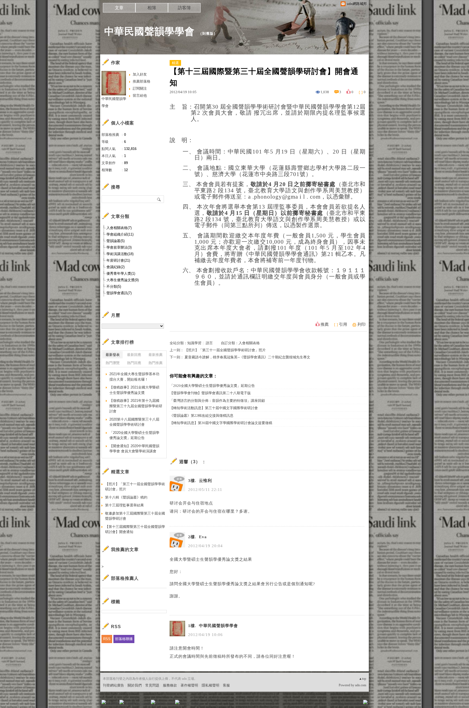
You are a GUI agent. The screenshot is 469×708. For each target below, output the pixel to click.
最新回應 (134, 355)
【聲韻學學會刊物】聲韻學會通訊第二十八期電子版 (210, 393)
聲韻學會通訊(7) (119, 293)
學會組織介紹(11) (120, 234)
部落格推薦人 (125, 578)
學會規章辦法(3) (119, 247)
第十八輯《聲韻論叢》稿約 (126, 497)
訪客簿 (184, 7)
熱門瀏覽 (113, 363)
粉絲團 (112, 704)
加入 (340, 704)
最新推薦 (155, 355)
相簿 (151, 7)
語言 (209, 343)
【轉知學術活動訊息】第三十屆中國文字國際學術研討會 (214, 408)
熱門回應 (134, 363)
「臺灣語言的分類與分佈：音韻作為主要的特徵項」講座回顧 (217, 401)
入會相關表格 (249, 343)
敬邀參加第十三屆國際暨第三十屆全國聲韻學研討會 (135, 516)
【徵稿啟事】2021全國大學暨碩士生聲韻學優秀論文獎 (134, 390)
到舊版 (208, 34)
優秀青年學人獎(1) (120, 273)
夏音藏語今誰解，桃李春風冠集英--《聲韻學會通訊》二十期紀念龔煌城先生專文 (247, 357)
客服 (226, 685)
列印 (361, 324)
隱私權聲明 (210, 685)
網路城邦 (354, 704)
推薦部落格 (141, 81)
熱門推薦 (155, 363)
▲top (362, 679)
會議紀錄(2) (115, 267)
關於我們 (135, 685)
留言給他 (140, 95)
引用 (343, 324)
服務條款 (170, 685)
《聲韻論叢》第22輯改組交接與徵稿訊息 (201, 415)
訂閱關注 (140, 88)
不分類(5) (113, 286)
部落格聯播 (124, 639)
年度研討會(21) (118, 260)
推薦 (325, 324)
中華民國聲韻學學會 (149, 31)
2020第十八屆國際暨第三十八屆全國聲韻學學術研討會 (134, 422)
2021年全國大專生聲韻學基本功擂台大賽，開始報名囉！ (134, 376)
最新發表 (113, 355)
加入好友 (140, 74)
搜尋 (159, 199)
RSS (106, 639)
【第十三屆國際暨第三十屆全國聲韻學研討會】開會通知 (135, 529)
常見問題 (152, 685)
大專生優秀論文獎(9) (122, 280)
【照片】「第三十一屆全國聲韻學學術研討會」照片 (225, 350)
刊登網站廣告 (113, 685)
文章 (119, 7)
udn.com (360, 685)
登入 (331, 704)
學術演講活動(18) (120, 254)
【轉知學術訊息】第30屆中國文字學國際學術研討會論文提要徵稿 (221, 423)
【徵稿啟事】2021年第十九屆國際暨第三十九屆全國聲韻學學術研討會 (135, 406)
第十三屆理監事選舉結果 (124, 505)
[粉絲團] (104, 702)
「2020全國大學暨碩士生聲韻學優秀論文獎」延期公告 (212, 386)
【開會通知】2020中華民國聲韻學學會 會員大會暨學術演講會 (134, 448)
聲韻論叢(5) (115, 241)
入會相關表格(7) (119, 228)
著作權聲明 (189, 685)
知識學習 (194, 343)
